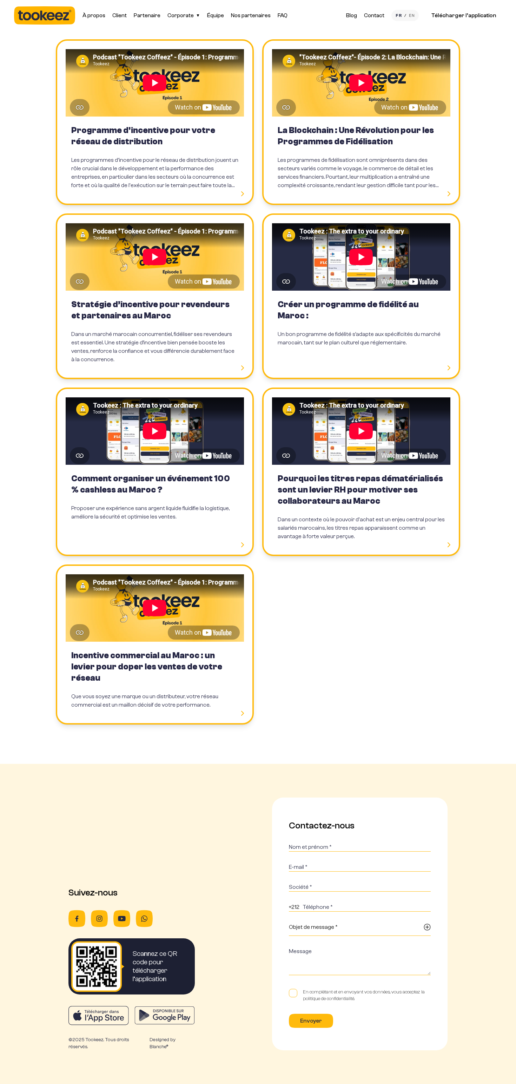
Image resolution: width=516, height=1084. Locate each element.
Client (119, 15)
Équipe (215, 15)
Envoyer (311, 1021)
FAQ (282, 15)
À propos (93, 15)
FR (399, 15)
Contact (374, 15)
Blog (351, 15)
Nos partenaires (251, 15)
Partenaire (147, 15)
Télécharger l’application (463, 15)
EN (412, 15)
